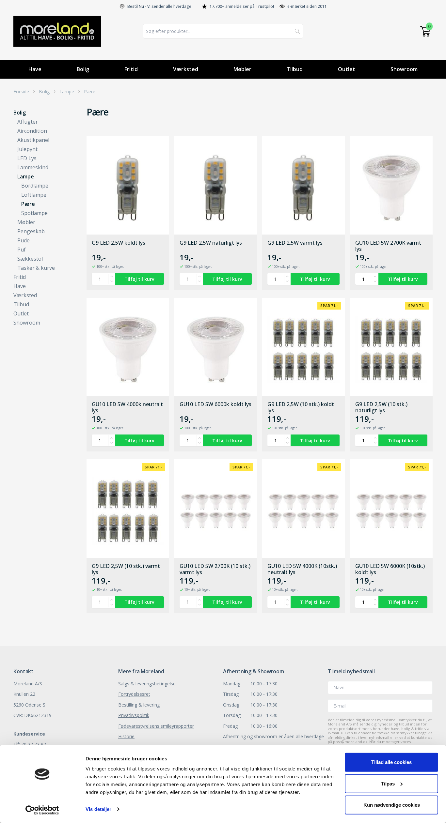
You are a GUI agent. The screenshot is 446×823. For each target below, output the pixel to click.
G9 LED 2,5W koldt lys (118, 243)
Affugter (27, 121)
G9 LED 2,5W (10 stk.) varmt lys (126, 569)
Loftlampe (33, 194)
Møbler (242, 69)
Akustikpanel (33, 140)
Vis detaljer (98, 809)
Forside (21, 91)
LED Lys (27, 158)
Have (34, 69)
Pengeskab (31, 231)
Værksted (185, 69)
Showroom (404, 69)
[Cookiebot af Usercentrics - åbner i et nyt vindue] (42, 810)
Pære (89, 91)
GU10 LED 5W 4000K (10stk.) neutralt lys (302, 569)
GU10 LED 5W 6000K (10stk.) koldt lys (390, 569)
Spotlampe (34, 213)
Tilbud (295, 69)
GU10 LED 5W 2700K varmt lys (388, 246)
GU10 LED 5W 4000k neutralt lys (127, 407)
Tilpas (388, 783)
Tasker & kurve (36, 267)
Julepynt (27, 149)
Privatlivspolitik (133, 715)
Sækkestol (30, 258)
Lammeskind (32, 167)
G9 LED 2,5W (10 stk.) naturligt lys (381, 407)
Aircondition (32, 130)
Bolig (83, 69)
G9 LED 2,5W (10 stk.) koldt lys (300, 407)
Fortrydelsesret (134, 694)
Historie (126, 736)
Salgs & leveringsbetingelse (147, 683)
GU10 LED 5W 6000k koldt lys (215, 404)
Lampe (66, 91)
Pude (23, 240)
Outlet (346, 69)
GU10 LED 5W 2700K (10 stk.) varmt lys (215, 569)
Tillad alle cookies (391, 762)
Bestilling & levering (139, 705)
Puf (21, 249)
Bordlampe (34, 185)
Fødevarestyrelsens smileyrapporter (156, 726)
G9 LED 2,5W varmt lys (295, 243)
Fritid (131, 69)
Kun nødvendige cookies (391, 805)
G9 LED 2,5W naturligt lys (211, 243)
